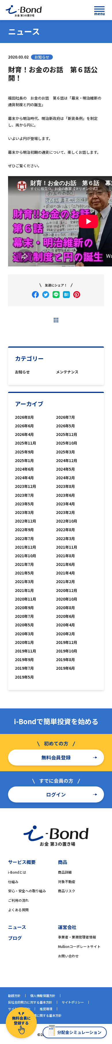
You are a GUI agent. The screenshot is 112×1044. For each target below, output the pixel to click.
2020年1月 (24, 642)
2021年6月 (65, 564)
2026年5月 (65, 425)
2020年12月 (66, 590)
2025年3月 (65, 452)
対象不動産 (66, 881)
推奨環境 (46, 1008)
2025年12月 (66, 434)
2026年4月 (24, 434)
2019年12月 (66, 642)
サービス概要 (22, 861)
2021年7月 (24, 564)
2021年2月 (65, 581)
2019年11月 (25, 651)
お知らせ (22, 372)
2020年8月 (65, 607)
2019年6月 (65, 668)
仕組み (13, 881)
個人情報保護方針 (42, 995)
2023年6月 (65, 495)
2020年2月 (65, 633)
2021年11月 (66, 547)
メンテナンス (67, 372)
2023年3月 (24, 512)
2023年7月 (24, 495)
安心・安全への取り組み (27, 890)
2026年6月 (24, 425)
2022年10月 (66, 521)
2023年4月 (65, 504)
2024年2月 (65, 477)
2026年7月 (65, 417)
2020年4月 (65, 625)
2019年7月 (24, 668)
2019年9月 (24, 659)
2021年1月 (24, 590)
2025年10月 (66, 443)
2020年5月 (24, 625)
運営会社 (67, 927)
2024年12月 (66, 460)
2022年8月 (65, 529)
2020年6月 (65, 616)
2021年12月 (25, 547)
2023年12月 (25, 486)
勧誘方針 (14, 995)
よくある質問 (18, 909)
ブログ (15, 937)
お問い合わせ (68, 955)
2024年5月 (65, 469)
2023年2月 (65, 512)
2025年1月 (24, 460)
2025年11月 (25, 443)
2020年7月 (24, 616)
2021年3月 (24, 581)
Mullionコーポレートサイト (79, 946)
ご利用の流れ (18, 900)
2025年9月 (24, 452)
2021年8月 (65, 555)
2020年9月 (24, 607)
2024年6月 (24, 469)
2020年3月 (24, 633)
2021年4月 (65, 573)
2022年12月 (25, 521)
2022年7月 (24, 538)
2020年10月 (66, 599)
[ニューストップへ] (56, 320)
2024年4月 (24, 477)
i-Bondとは (17, 872)
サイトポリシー (73, 1002)
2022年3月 (65, 538)
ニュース (17, 927)
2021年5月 (24, 573)
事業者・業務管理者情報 (77, 936)
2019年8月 (65, 659)
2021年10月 (25, 555)
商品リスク (66, 890)
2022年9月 (24, 529)
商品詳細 (65, 872)
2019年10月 (66, 651)
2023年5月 (24, 504)
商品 (62, 861)
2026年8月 (24, 417)
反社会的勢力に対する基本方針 (30, 1002)
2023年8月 (65, 486)
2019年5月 (24, 677)
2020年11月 (25, 599)
